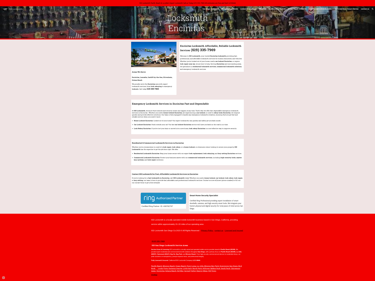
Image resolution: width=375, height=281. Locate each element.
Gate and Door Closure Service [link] (346, 9)
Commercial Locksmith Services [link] (321, 9)
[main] (187, 23)
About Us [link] (262, 9)
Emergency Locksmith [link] (229, 9)
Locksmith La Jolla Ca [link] (248, 9)
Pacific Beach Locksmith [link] (297, 9)
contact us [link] (365, 9)
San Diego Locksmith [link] (211, 9)
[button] (372, 9)
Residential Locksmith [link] (277, 9)
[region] (187, 3)
